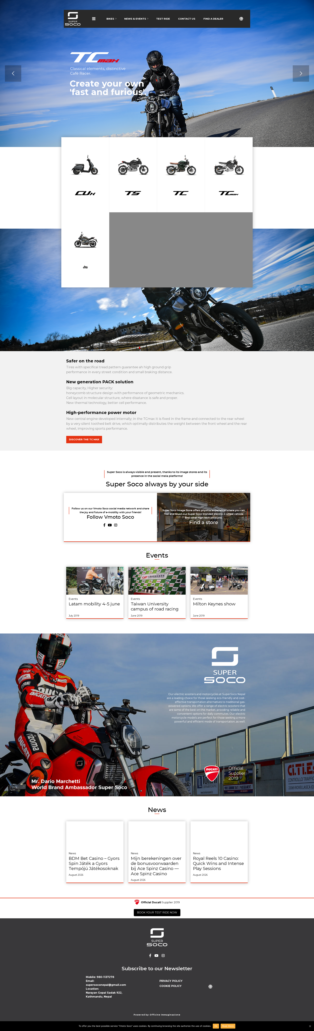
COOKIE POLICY (170, 986)
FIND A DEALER (213, 18)
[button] (93, 22)
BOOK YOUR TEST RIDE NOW (157, 912)
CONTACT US (186, 18)
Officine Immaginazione (165, 1015)
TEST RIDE (163, 18)
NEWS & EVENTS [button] (135, 18)
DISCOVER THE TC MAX (84, 439)
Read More (228, 1026)
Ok (215, 1026)
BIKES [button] (110, 18)
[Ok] (310, 1026)
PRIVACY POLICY (171, 980)
